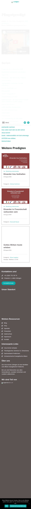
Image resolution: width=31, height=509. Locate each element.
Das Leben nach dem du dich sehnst (13, 130)
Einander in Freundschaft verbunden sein (15, 210)
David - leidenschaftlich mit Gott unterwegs (15, 135)
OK (7, 506)
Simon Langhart (14, 257)
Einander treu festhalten (14, 174)
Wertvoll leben (6, 141)
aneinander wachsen (8, 127)
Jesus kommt (6, 133)
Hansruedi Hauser (14, 221)
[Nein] (29, 503)
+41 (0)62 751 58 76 (10, 275)
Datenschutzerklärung (17, 506)
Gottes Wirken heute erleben (13, 246)
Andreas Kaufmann (15, 184)
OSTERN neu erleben (8, 138)
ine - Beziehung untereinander (11, 171)
